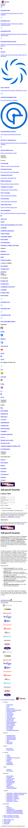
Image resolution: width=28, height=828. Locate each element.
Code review (10, 716)
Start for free (9, 748)
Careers (8, 756)
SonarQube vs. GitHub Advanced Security (17, 793)
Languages (9, 807)
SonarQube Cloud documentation (14, 811)
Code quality (10, 715)
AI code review (10, 719)
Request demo (4, 519)
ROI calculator (10, 786)
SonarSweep (10, 743)
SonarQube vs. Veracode (12, 797)
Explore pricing (10, 750)
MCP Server (9, 742)
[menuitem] (14, 10)
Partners (8, 760)
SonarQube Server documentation (15, 810)
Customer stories (10, 778)
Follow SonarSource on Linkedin (11, 817)
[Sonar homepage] (5, 2)
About (8, 755)
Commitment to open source (13, 757)
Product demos (10, 776)
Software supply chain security (14, 710)
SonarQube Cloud (11, 735)
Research (3, 437)
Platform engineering (11, 722)
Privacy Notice (7, 820)
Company (3, 453)
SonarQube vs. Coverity (12, 801)
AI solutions (9, 712)
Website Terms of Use (9, 819)
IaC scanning (10, 729)
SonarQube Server (11, 736)
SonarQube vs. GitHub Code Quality (15, 794)
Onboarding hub (10, 782)
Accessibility (10, 763)
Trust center (6, 823)
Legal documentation (12, 788)
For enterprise (10, 727)
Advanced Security (11, 739)
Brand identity (10, 764)
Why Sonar (3, 157)
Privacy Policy (21, 523)
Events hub (9, 777)
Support (8, 785)
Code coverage (10, 720)
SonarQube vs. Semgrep (12, 795)
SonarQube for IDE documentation (15, 813)
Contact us (9, 761)
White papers (10, 780)
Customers (9, 759)
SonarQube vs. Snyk (11, 800)
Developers (3, 274)
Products (3, 4)
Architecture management (13, 730)
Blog (8, 806)
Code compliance (11, 723)
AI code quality (10, 714)
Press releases (10, 770)
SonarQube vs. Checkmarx (13, 798)
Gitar (8, 740)
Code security (10, 704)
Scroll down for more (6, 600)
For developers (10, 726)
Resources (3, 402)
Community (9, 784)
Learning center (10, 809)
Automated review (11, 718)
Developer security (11, 711)
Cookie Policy (11, 515)
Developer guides (11, 781)
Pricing (2, 273)
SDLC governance (11, 725)
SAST (8, 706)
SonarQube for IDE (11, 738)
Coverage (9, 769)
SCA (8, 707)
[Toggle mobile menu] (14, 481)
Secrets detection (10, 708)
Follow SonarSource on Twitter (11, 815)
